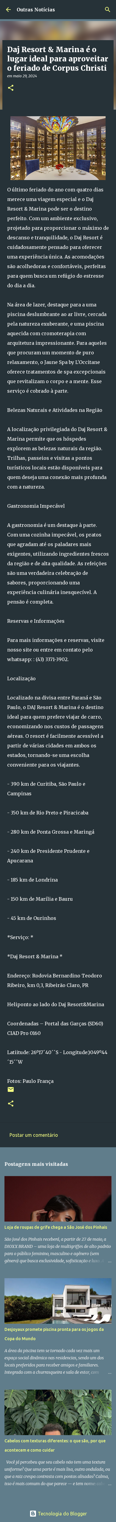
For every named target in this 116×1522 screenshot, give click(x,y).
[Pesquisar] (107, 9)
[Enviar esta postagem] (10, 1092)
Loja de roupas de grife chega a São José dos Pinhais (55, 1227)
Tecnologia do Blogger (62, 1513)
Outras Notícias (36, 10)
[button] (10, 88)
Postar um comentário (34, 1135)
